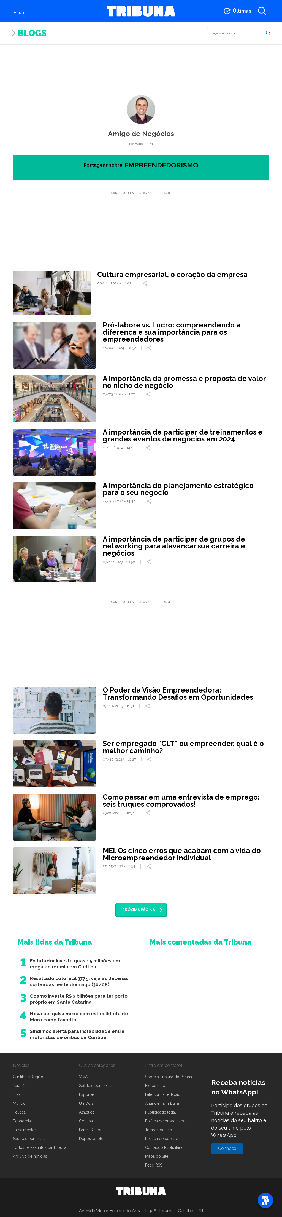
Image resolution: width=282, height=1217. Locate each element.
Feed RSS (153, 1165)
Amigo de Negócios (141, 133)
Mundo (19, 1103)
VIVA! (83, 1077)
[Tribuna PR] (141, 1191)
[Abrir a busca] (262, 11)
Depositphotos (92, 1138)
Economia (22, 1121)
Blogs (32, 33)
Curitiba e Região (28, 1077)
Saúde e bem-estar (30, 1138)
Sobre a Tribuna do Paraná (168, 1077)
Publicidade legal (160, 1112)
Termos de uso (158, 1130)
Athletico (87, 1112)
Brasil (18, 1094)
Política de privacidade (165, 1121)
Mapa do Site (156, 1156)
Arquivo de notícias (30, 1156)
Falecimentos (25, 1130)
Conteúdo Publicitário (164, 1147)
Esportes (87, 1094)
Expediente (155, 1085)
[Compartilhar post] (145, 283)
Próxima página (138, 910)
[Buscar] (268, 33)
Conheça (227, 1148)
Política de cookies (162, 1138)
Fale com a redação (162, 1094)
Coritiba (86, 1121)
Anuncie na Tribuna (162, 1103)
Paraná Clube (90, 1130)
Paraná (19, 1085)
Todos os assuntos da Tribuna (39, 1147)
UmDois (86, 1103)
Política (19, 1112)
